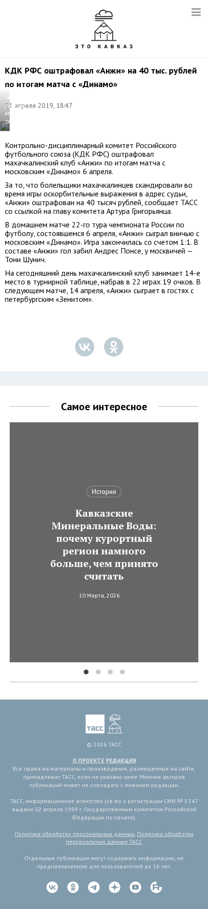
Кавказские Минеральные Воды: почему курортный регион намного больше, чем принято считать (104, 544)
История (104, 491)
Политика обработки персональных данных (74, 833)
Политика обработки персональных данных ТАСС (129, 838)
